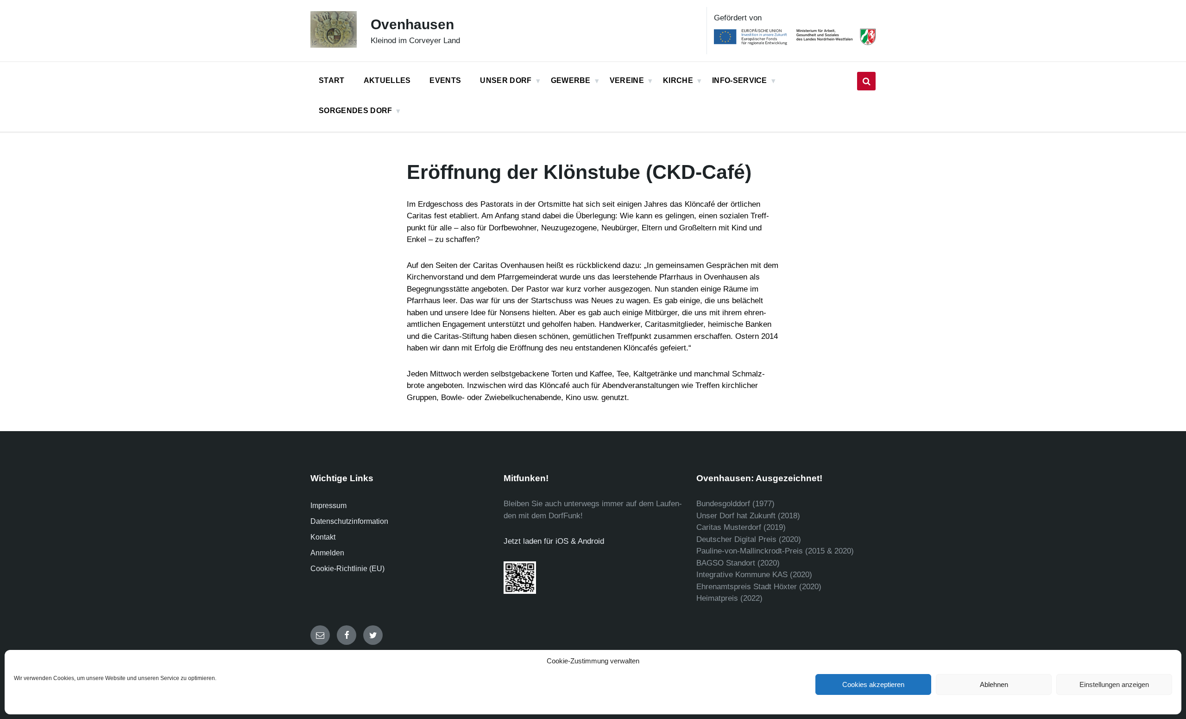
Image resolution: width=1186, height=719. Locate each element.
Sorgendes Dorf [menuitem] (355, 111)
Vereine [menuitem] (627, 80)
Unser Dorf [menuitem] (505, 80)
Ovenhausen (412, 24)
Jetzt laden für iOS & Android (554, 541)
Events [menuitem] (445, 80)
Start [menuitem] (332, 80)
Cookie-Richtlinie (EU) (347, 569)
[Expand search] (866, 81)
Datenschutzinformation (349, 521)
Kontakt (322, 537)
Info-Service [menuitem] (739, 80)
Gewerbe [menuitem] (571, 80)
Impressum (328, 505)
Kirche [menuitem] (678, 80)
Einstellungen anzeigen (1114, 684)
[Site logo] (333, 45)
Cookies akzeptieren (873, 684)
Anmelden (327, 553)
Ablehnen (994, 684)
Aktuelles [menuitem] (387, 80)
